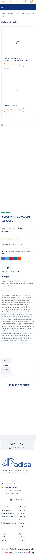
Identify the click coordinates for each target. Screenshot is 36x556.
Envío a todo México (19, 448)
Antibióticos (10, 13)
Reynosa (21, 540)
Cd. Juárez (21, 513)
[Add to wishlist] (6, 245)
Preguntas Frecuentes (8, 516)
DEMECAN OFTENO (11, 106)
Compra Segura (19, 444)
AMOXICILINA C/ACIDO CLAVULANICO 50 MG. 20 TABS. (16, 60)
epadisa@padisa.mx (19, 500)
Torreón (4, 540)
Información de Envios (9, 520)
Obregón (21, 523)
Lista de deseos (25, 1)
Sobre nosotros (6, 510)
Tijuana (21, 534)
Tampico (4, 534)
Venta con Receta (26, 251)
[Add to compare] (17, 245)
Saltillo (4, 537)
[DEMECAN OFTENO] (18, 90)
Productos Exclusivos (14, 251)
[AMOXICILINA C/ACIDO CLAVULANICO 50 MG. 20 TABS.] (18, 43)
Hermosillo (22, 516)
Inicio (3, 13)
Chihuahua (22, 537)
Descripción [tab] (7, 267)
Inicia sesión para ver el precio (14, 65)
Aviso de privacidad (8, 513)
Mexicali (21, 520)
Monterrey (21, 510)
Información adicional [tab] (11, 271)
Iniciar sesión (17, 2)
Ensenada (21, 526)
